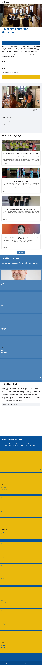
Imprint (26, 663)
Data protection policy (31, 663)
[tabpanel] (21, 15)
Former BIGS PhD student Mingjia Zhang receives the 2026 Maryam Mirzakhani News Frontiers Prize (21, 238)
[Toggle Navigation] (39, 2)
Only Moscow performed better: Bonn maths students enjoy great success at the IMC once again (21, 154)
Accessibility (38, 663)
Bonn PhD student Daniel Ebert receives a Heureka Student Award (21, 209)
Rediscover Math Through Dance (21, 181)
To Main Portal (9, 663)
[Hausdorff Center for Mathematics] (5, 2)
